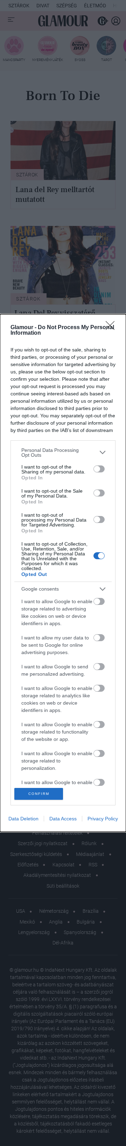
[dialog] (63, 573)
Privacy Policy (103, 818)
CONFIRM (38, 794)
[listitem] (63, 452)
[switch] (99, 468)
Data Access (63, 818)
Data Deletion (23, 818)
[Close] (112, 327)
